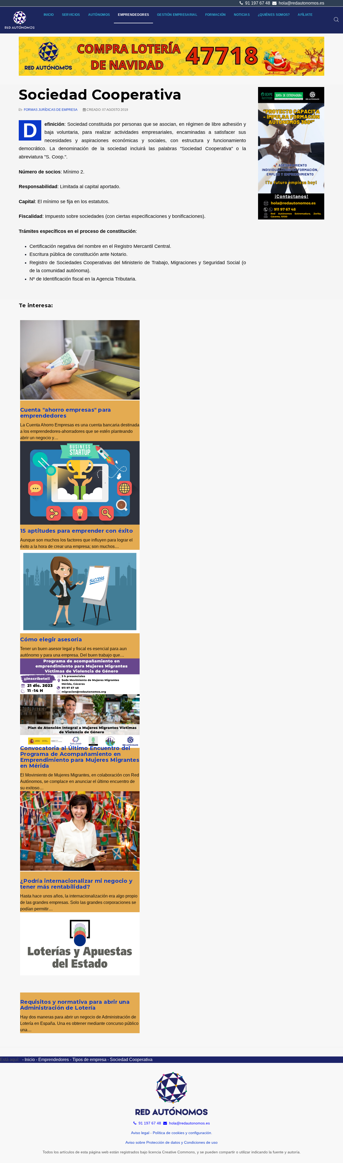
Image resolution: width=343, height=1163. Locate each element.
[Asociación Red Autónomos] (20, 20)
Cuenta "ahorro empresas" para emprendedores (65, 413)
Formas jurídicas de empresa (50, 110)
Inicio (49, 15)
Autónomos (99, 15)
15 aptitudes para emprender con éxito (76, 531)
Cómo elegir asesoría (51, 639)
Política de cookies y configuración (182, 1133)
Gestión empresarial (177, 15)
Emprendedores (133, 15)
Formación (215, 15)
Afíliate (305, 15)
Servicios (71, 15)
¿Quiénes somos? (274, 15)
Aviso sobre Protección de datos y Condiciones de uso (171, 1142)
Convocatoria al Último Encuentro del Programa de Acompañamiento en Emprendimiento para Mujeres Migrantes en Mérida (79, 757)
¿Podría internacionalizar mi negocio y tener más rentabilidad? (76, 884)
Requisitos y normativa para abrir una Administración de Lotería (75, 1005)
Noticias (242, 15)
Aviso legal (140, 1133)
